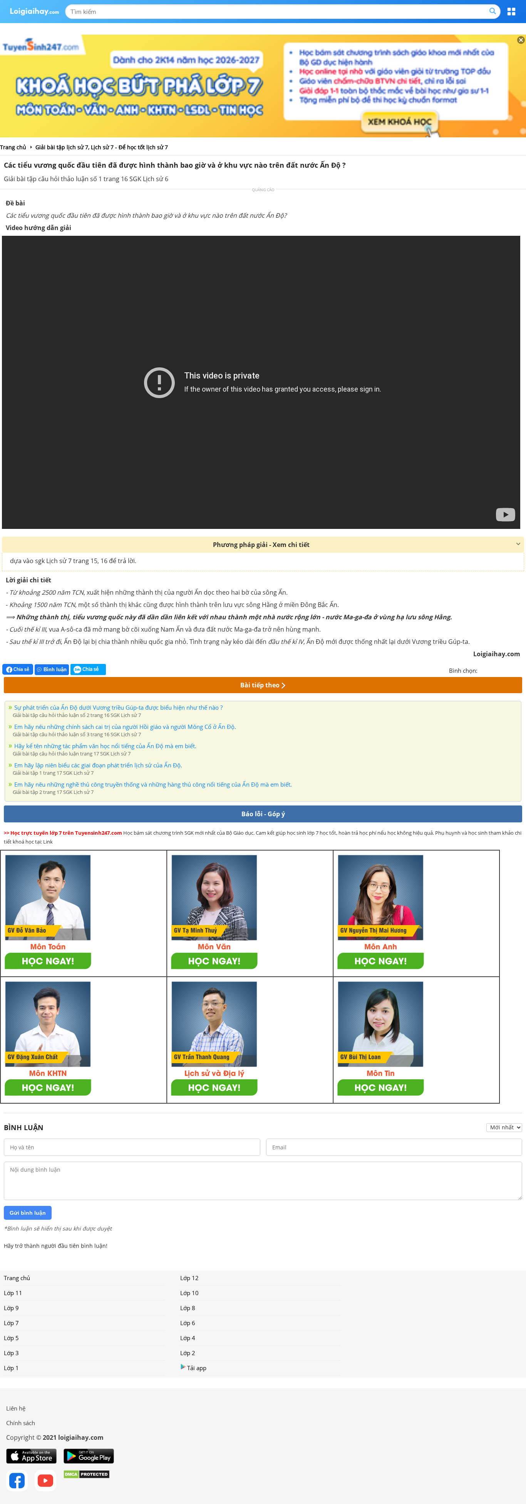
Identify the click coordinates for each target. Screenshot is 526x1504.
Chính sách (20, 1423)
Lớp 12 (189, 1278)
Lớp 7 (11, 1323)
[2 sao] (493, 669)
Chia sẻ (20, 669)
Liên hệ (15, 1408)
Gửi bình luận (28, 1213)
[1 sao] (483, 669)
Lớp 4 (187, 1338)
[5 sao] (520, 669)
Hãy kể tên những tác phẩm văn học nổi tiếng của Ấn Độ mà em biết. (105, 746)
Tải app (196, 1368)
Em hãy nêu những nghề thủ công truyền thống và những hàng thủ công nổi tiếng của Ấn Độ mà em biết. (153, 784)
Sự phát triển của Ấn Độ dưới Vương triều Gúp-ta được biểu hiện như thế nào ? (118, 707)
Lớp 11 (13, 1293)
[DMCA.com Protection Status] (86, 1480)
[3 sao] (502, 669)
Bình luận (55, 669)
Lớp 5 (11, 1338)
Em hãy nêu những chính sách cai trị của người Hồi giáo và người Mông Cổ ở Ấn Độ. (125, 726)
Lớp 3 (11, 1353)
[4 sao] (511, 669)
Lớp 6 (187, 1323)
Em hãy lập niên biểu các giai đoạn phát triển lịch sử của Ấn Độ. (98, 765)
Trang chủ (17, 1278)
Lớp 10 (189, 1293)
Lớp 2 (187, 1353)
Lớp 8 (187, 1308)
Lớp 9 (11, 1308)
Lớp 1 (11, 1368)
